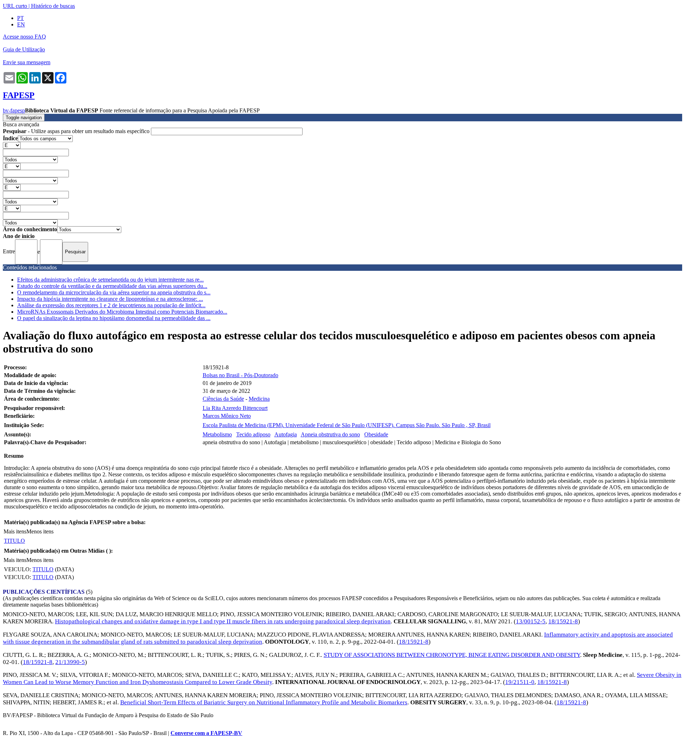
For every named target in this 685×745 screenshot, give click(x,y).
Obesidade (376, 434)
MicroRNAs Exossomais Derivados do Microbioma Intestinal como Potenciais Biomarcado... (122, 312)
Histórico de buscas (53, 6)
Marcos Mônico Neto (227, 416)
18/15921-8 (563, 621)
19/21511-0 (519, 682)
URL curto (15, 6)
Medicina (259, 399)
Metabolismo (217, 434)
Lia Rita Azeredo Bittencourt (235, 408)
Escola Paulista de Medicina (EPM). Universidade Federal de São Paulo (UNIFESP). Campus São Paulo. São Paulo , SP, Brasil (347, 425)
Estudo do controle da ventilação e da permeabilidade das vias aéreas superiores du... (112, 286)
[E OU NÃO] (12, 145)
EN (21, 24)
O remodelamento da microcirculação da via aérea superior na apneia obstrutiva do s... (113, 292)
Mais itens (15, 531)
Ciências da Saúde (223, 399)
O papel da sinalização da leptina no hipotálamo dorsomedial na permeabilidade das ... (113, 318)
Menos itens (40, 531)
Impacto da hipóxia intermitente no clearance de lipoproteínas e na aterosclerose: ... (110, 299)
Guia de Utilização (24, 49)
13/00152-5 (531, 621)
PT (20, 18)
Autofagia (285, 434)
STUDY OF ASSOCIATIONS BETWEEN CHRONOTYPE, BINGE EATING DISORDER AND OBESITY (452, 655)
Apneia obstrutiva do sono (330, 434)
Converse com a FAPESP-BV (206, 733)
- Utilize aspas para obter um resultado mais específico (77, 131)
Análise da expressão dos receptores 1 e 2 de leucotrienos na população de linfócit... (111, 305)
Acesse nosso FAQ (24, 37)
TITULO (14, 541)
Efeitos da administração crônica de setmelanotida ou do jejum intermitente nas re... (110, 280)
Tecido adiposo (253, 434)
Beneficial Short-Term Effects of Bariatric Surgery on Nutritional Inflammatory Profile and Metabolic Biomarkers (263, 702)
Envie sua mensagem (26, 62)
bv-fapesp (14, 110)
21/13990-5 (70, 662)
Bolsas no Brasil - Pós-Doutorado (240, 375)
